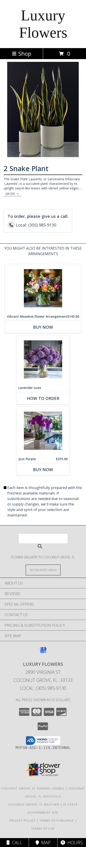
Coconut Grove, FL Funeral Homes (32, 788)
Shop (24, 53)
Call (16, 842)
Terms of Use (43, 828)
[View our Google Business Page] (43, 652)
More (10, 193)
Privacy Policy (22, 820)
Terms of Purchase (56, 820)
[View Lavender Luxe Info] (43, 359)
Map (45, 842)
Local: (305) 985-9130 (43, 688)
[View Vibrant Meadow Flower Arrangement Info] (43, 288)
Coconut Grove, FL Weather (33, 804)
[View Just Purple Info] (43, 431)
